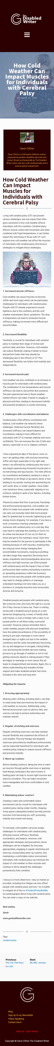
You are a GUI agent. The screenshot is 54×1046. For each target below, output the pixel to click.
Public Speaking (16, 1018)
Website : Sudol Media (27, 1031)
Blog (10, 1011)
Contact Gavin (14, 1022)
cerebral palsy (9, 940)
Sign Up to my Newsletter (20, 1015)
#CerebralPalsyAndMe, (36, 890)
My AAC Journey (38, 962)
